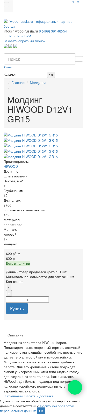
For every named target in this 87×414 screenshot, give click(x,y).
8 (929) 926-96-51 (18, 35)
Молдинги (38, 82)
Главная (18, 82)
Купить (17, 308)
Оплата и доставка (38, 395)
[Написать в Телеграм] (10, 45)
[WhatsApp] (75, 387)
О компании (13, 395)
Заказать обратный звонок (24, 40)
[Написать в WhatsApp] (5, 45)
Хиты (8, 66)
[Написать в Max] (15, 45)
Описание (15, 335)
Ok (41, 411)
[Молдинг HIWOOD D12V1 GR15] (43, 135)
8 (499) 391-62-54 (53, 31)
